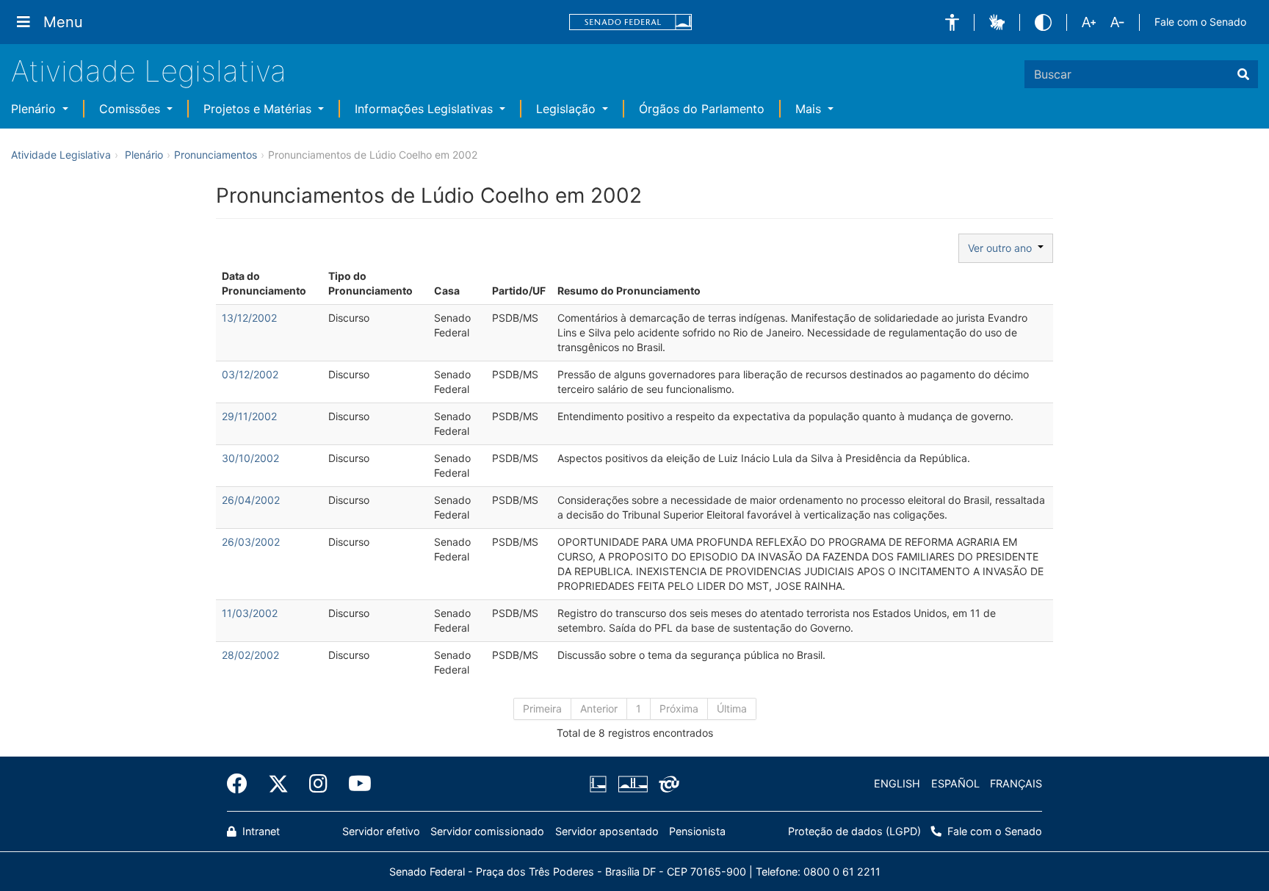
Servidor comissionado (487, 831)
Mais (810, 108)
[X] (278, 783)
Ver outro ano (1003, 248)
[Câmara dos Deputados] (601, 784)
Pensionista (697, 831)
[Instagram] (318, 783)
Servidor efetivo (381, 831)
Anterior (599, 708)
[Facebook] (242, 783)
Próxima (678, 708)
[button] (952, 22)
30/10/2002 (250, 458)
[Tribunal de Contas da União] (666, 784)
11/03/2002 (250, 613)
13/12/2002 (249, 317)
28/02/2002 (250, 655)
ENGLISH (897, 783)
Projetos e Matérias (259, 108)
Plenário (35, 108)
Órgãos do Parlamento (701, 108)
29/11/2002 (249, 416)
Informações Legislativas (425, 108)
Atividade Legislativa (148, 71)
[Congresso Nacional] (632, 784)
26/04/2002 (251, 500)
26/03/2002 (251, 541)
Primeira (542, 708)
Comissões (131, 108)
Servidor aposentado (607, 831)
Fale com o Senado (1200, 21)
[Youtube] (355, 783)
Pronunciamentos (215, 154)
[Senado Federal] (631, 22)
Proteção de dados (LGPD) (854, 831)
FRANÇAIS (1016, 783)
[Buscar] (1243, 74)
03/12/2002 (250, 374)
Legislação (567, 108)
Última (732, 708)
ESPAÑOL (955, 783)
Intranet (259, 831)
